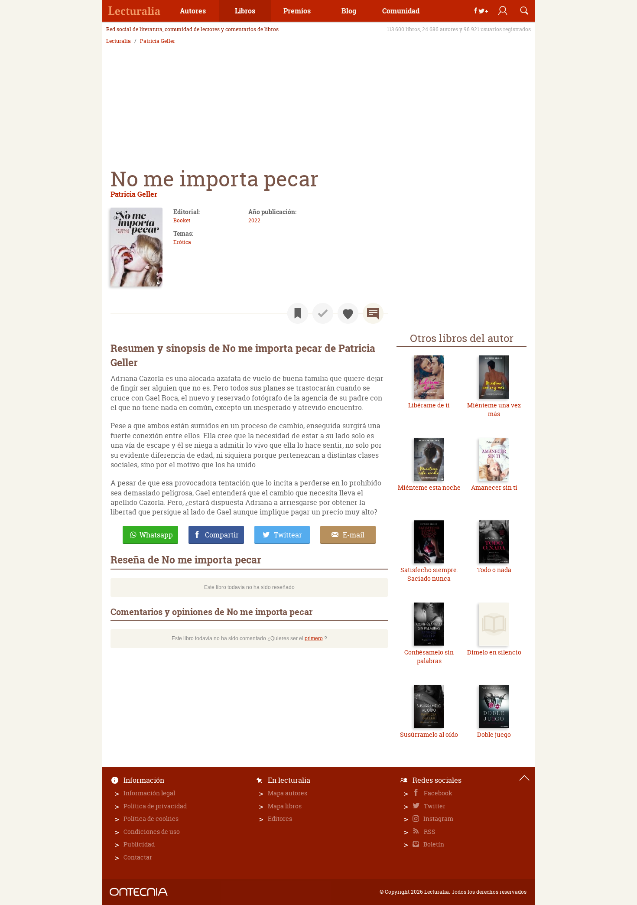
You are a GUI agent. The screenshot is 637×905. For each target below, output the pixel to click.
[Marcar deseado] (348, 313)
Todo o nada (494, 570)
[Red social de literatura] (134, 11)
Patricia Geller (157, 41)
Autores (193, 10)
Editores (280, 818)
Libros (245, 10)
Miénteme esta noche (429, 487)
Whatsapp (156, 535)
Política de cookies (151, 818)
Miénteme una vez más (494, 409)
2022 (254, 220)
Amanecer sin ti (494, 487)
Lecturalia (118, 41)
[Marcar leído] (322, 313)
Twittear (288, 535)
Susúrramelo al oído (429, 734)
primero (314, 638)
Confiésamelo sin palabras (429, 656)
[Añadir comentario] (373, 313)
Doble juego (494, 734)
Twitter (433, 806)
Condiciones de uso (152, 831)
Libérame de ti (429, 405)
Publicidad (139, 844)
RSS (429, 831)
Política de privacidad (155, 806)
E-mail (353, 535)
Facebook (437, 793)
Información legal (149, 793)
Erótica (182, 242)
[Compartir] (481, 11)
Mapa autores (287, 793)
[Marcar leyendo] (297, 313)
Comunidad (400, 10)
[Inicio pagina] (524, 778)
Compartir (222, 535)
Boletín (433, 844)
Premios (297, 10)
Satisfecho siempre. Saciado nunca (429, 574)
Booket (181, 220)
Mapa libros (285, 806)
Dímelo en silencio (494, 652)
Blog (348, 10)
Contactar (138, 857)
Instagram (437, 818)
